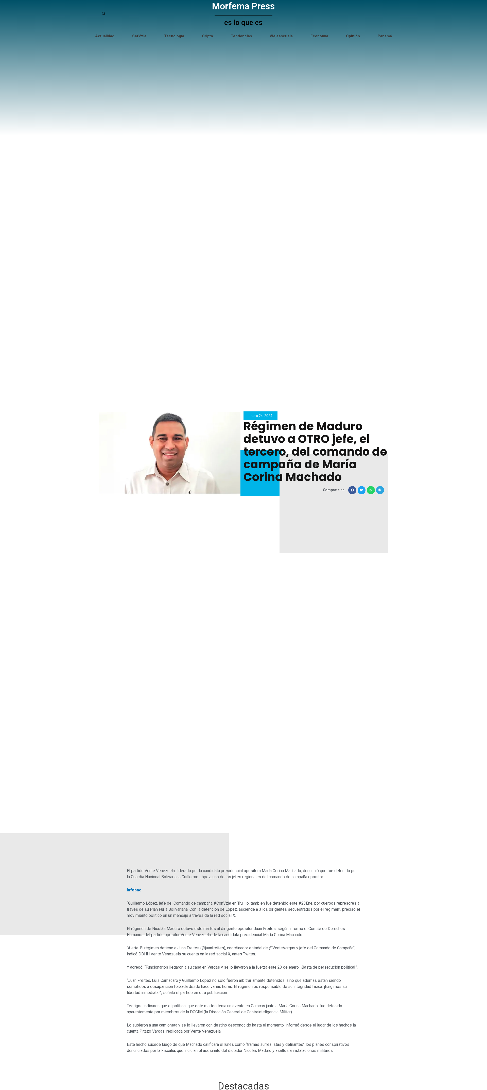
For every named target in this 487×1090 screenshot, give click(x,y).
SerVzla (139, 36)
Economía (319, 36)
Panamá (385, 36)
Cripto (207, 36)
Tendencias (241, 36)
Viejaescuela (281, 36)
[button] (352, 490)
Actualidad (104, 36)
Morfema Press (243, 6)
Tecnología (174, 36)
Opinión (353, 36)
